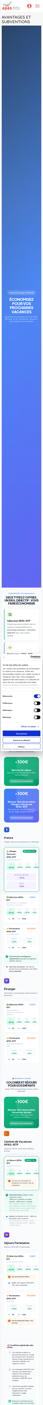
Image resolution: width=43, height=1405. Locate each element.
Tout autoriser (21, 734)
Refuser (21, 747)
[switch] (37, 703)
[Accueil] (9, 6)
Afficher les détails (28, 727)
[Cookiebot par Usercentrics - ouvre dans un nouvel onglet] (30, 657)
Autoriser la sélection (21, 740)
